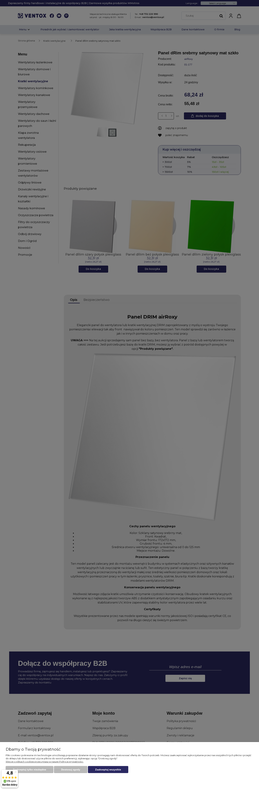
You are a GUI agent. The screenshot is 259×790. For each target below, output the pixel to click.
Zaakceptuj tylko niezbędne (29, 769)
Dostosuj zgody (70, 769)
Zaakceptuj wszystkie (108, 769)
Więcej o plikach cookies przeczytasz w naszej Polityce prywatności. (45, 761)
